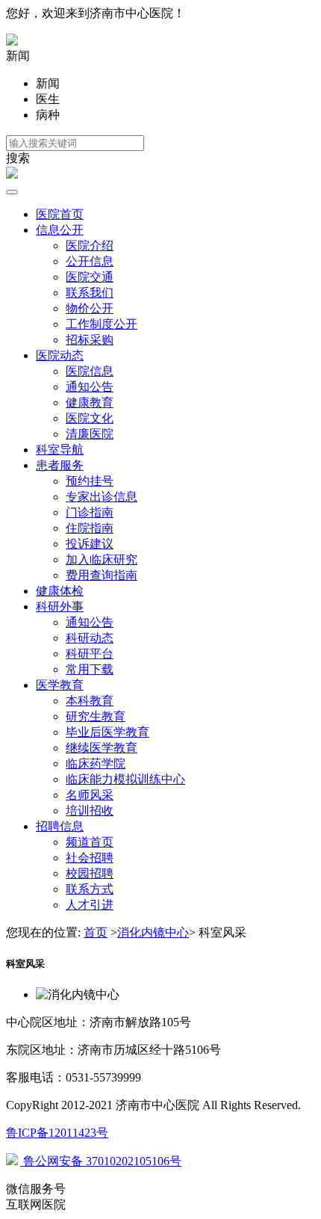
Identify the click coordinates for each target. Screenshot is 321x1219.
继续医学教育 (101, 747)
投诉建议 (89, 543)
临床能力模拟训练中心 (125, 779)
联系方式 (89, 889)
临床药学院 (95, 763)
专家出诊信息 (101, 496)
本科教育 (89, 700)
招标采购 (89, 339)
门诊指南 (89, 512)
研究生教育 (95, 716)
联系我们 (89, 292)
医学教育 (60, 685)
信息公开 (60, 229)
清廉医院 (89, 434)
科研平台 (89, 653)
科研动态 (89, 638)
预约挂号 (89, 481)
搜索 (18, 158)
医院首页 (60, 214)
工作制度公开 (101, 324)
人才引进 (89, 904)
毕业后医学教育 (107, 732)
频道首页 (89, 842)
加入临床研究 (101, 559)
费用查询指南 (101, 575)
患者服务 (60, 465)
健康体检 (60, 590)
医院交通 (89, 277)
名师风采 (89, 795)
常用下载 (89, 669)
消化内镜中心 (153, 932)
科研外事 (60, 606)
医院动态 (60, 355)
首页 (95, 932)
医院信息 (89, 371)
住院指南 (89, 528)
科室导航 (60, 449)
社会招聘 (89, 857)
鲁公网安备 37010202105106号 (100, 1161)
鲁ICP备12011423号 (57, 1132)
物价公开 (89, 308)
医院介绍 (89, 245)
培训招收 (89, 810)
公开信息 (89, 261)
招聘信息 (60, 826)
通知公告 (89, 386)
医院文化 (89, 418)
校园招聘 (89, 873)
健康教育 (89, 402)
